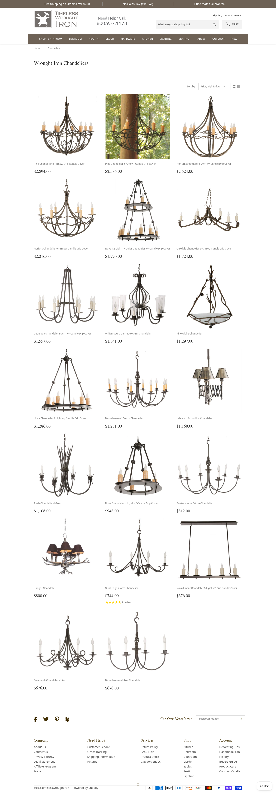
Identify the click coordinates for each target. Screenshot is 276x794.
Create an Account (233, 15)
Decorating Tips (229, 747)
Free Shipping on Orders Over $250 (67, 4)
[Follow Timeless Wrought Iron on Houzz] (67, 719)
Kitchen (147, 38)
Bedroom (75, 38)
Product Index (150, 756)
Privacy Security (44, 756)
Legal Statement (44, 761)
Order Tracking (97, 752)
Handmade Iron (229, 752)
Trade (37, 771)
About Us (40, 747)
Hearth (94, 38)
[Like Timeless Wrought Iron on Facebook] (35, 720)
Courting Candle (229, 771)
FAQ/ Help (147, 752)
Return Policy (149, 747)
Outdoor (218, 38)
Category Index (151, 761)
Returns (92, 761)
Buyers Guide (228, 761)
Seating (184, 38)
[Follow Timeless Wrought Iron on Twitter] (45, 720)
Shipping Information (101, 756)
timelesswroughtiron (55, 787)
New (234, 38)
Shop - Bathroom (50, 38)
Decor (110, 38)
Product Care (227, 766)
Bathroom (190, 756)
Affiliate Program (45, 766)
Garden (188, 761)
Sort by (191, 86)
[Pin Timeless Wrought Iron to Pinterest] (57, 719)
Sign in (216, 15)
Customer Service (98, 747)
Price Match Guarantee (209, 4)
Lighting (166, 38)
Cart (235, 24)
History (224, 756)
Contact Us (41, 752)
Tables (200, 38)
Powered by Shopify (85, 787)
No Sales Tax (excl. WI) (138, 4)
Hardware (128, 38)
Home (37, 48)
